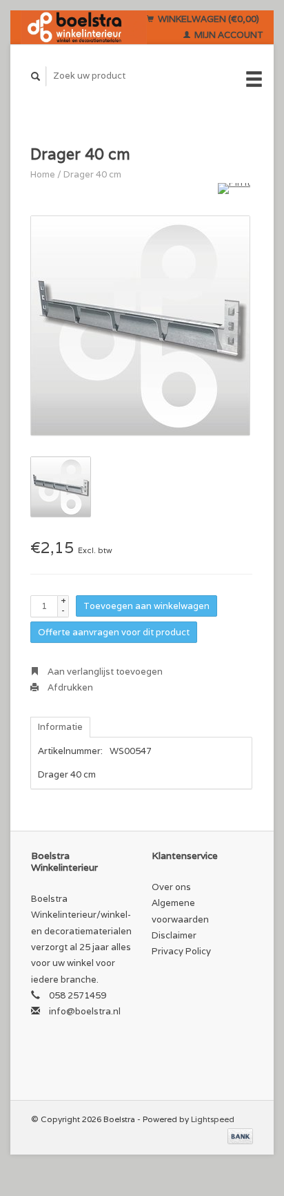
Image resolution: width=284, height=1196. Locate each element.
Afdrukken (69, 687)
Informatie (60, 727)
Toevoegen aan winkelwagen (146, 606)
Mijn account (227, 35)
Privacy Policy (181, 951)
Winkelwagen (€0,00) (207, 19)
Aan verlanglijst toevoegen (104, 671)
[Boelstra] (84, 27)
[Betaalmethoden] (240, 1135)
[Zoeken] (36, 76)
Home (42, 174)
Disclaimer (174, 935)
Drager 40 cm (92, 174)
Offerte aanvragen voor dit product (114, 632)
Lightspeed (212, 1119)
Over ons (171, 887)
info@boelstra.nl (85, 1011)
